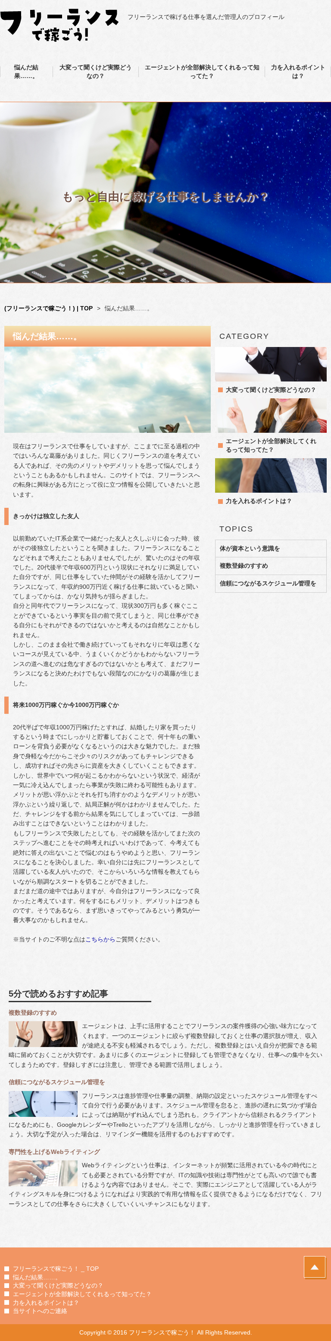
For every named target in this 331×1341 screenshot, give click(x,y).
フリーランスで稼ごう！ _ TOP (56, 1268)
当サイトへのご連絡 (40, 1310)
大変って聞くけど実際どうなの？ (95, 71)
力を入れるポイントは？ (298, 71)
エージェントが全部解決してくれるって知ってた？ (202, 71)
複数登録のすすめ (244, 565)
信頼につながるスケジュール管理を (268, 583)
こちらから (100, 939)
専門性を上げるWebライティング (54, 1151)
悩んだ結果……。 (26, 71)
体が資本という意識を (250, 548)
